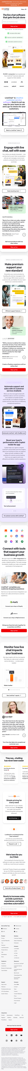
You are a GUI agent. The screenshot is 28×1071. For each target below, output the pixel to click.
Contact (16, 986)
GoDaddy (15, 1017)
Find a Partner (17, 1000)
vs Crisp (15, 953)
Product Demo (4, 949)
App (2, 952)
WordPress (17, 1015)
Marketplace (4, 954)
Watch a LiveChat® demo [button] (13, 130)
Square (10, 1019)
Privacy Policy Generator (17, 978)
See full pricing (13, 818)
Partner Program (17, 998)
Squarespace (10, 1015)
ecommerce (15, 1048)
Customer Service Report (18, 970)
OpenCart (22, 1017)
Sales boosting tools (13, 191)
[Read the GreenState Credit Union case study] (24, 735)
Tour (2, 942)
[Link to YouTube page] (21, 1035)
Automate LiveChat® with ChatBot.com (14, 433)
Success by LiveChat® (19, 963)
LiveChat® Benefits (5, 940)
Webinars (3, 986)
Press (15, 996)
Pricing (2, 938)
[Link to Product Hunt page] (11, 1041)
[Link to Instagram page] (6, 1041)
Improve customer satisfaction (14, 37)
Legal (15, 1002)
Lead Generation (5, 947)
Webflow (9, 1017)
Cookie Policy (17, 1064)
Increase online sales (15, 33)
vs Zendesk (16, 948)
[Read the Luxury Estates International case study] (24, 357)
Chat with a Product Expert (13, 888)
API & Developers (5, 991)
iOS (4, 931)
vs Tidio (15, 955)
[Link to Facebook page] (16, 1035)
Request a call (13, 844)
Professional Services (6, 989)
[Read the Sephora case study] (24, 234)
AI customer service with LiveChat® (14, 515)
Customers (3, 965)
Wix (22, 1015)
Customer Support (18, 938)
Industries (3, 963)
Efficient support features (13, 311)
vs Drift (15, 950)
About (16, 984)
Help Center (4, 984)
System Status (4, 993)
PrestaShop (3, 1019)
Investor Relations (18, 993)
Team (15, 989)
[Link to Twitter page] (6, 1035)
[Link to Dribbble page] (16, 1041)
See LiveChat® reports (13, 695)
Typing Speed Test (18, 975)
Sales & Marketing (18, 940)
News (2, 956)
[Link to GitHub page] (21, 1041)
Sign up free (14, 26)
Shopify (3, 1015)
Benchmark (16, 972)
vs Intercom (16, 957)
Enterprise (16, 942)
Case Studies (4, 970)
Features (3, 945)
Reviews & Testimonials (6, 968)
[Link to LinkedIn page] (11, 1035)
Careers (15, 991)
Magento (3, 1017)
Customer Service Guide (18, 966)
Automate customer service (15, 41)
